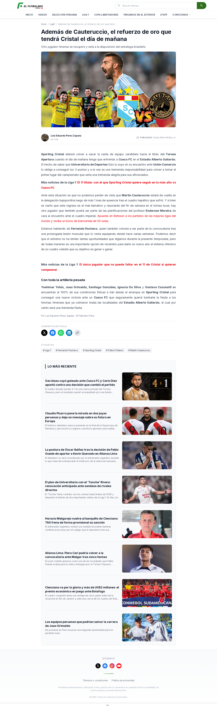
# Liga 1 (47, 350)
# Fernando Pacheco (67, 350)
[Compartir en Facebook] (52, 333)
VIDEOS (42, 14)
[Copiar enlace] (77, 333)
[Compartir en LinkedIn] (69, 333)
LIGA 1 (85, 14)
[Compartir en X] (44, 333)
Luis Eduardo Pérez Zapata (66, 135)
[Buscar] (201, 5)
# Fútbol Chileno (114, 350)
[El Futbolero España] (30, 5)
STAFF (164, 14)
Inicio (44, 24)
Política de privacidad (123, 680)
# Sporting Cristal (92, 350)
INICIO (29, 14)
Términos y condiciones (95, 680)
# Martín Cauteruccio (139, 350)
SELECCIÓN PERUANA (64, 14)
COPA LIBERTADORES (106, 14)
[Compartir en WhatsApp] (61, 333)
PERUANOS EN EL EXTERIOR (139, 14)
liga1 (52, 24)
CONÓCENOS (180, 14)
